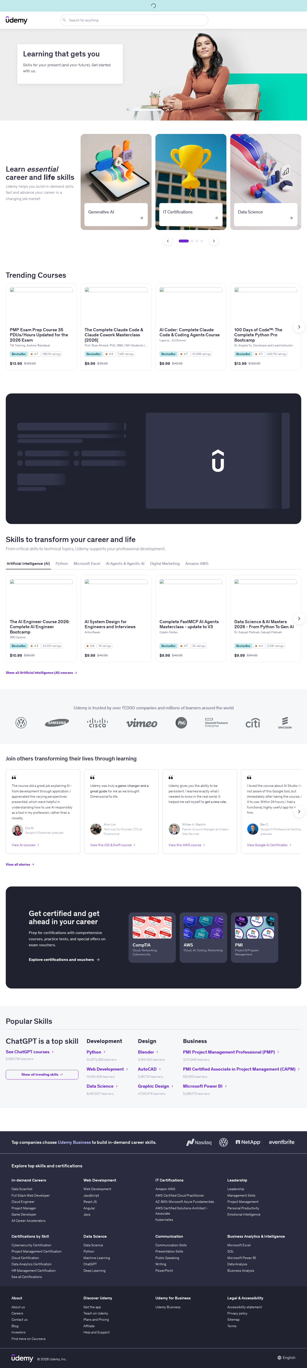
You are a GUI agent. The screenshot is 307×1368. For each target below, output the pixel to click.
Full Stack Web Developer (31, 1195)
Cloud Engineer (23, 1201)
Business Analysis (240, 1270)
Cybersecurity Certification (31, 1245)
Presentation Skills (169, 1251)
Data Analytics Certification (32, 1264)
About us (18, 1307)
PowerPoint (164, 1270)
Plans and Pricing (96, 1319)
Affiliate (89, 1326)
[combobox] (135, 20)
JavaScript (91, 1195)
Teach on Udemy (95, 1313)
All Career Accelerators (29, 1220)
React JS (90, 1201)
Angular (89, 1208)
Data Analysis (237, 1264)
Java (86, 1214)
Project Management (243, 1201)
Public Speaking (167, 1258)
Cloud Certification (25, 1258)
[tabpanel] (153, 629)
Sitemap (233, 1319)
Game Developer (24, 1214)
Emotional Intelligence (243, 1214)
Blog (15, 1326)
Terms (231, 1326)
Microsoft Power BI (241, 1258)
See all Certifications (27, 1277)
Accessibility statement (244, 1307)
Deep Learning (94, 1270)
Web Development (97, 1189)
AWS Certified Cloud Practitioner (179, 1195)
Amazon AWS (165, 1189)
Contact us (20, 1319)
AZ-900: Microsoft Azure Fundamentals (184, 1201)
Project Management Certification (37, 1251)
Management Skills (241, 1195)
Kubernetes (164, 1219)
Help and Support (96, 1332)
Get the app (92, 1307)
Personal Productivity (243, 1208)
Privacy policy (237, 1313)
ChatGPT (90, 1264)
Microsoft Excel (239, 1245)
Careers (17, 1313)
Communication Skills (171, 1245)
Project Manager (24, 1208)
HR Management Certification (34, 1270)
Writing (160, 1264)
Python (88, 1251)
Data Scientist (22, 1189)
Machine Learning (96, 1258)
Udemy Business (74, 1142)
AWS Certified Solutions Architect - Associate (181, 1211)
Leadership (235, 1189)
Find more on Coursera (28, 1339)
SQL (230, 1251)
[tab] (28, 563)
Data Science (93, 1245)
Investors (19, 1332)
